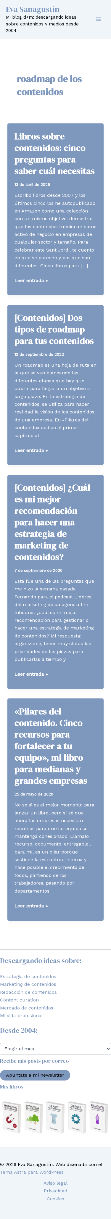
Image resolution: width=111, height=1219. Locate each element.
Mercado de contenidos (26, 1008)
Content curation (19, 1000)
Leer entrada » (31, 280)
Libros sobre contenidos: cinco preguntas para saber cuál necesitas (55, 153)
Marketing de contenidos (28, 984)
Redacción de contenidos (28, 992)
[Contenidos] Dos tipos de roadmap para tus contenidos (54, 329)
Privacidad (55, 1191)
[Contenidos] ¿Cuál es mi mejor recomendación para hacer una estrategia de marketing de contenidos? (52, 522)
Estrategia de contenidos (28, 976)
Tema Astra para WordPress (32, 1172)
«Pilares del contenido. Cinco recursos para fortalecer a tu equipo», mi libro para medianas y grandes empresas (51, 746)
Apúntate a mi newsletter (35, 1075)
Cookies (55, 1199)
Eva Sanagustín (32, 9)
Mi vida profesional (21, 1015)
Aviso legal (55, 1183)
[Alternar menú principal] (98, 19)
